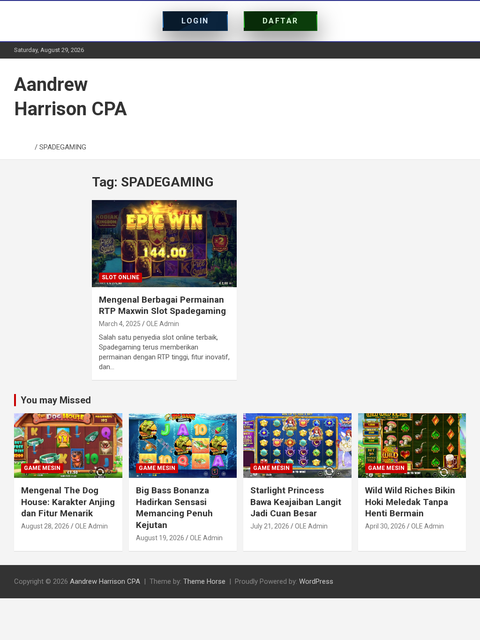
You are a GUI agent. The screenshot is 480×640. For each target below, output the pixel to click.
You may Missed (56, 400)
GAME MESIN (42, 468)
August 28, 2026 (45, 526)
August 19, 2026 (160, 538)
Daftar (280, 20)
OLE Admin (162, 323)
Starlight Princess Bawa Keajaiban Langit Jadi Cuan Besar (295, 502)
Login (195, 20)
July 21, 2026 (269, 526)
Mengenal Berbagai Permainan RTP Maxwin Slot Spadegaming (162, 305)
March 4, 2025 (120, 323)
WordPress (316, 581)
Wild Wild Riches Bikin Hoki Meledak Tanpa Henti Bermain (410, 502)
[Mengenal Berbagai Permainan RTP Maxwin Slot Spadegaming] (164, 243)
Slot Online (120, 277)
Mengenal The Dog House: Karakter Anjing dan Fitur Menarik (68, 502)
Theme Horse (204, 581)
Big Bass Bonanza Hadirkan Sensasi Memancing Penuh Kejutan (174, 507)
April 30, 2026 (385, 526)
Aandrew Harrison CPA (105, 581)
